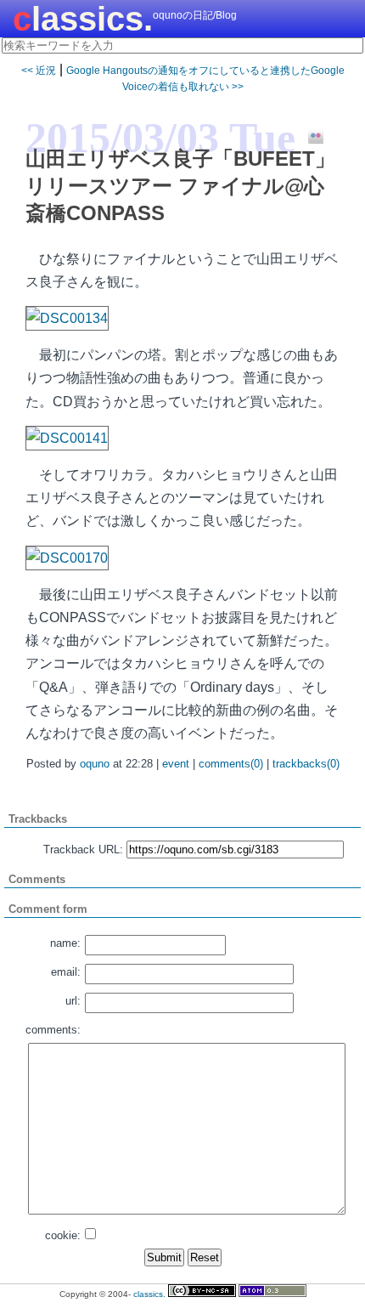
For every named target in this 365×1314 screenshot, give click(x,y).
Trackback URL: (83, 849)
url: (73, 1000)
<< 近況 (38, 70)
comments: (53, 1029)
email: (66, 972)
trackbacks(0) (306, 763)
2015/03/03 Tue (160, 137)
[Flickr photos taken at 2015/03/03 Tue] (309, 136)
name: (65, 943)
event (175, 763)
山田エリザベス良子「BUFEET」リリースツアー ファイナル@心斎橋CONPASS (180, 185)
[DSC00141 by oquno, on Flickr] (67, 438)
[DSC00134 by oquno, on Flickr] (67, 318)
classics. (83, 18)
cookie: (63, 1235)
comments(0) (231, 763)
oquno (95, 763)
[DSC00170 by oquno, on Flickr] (67, 558)
